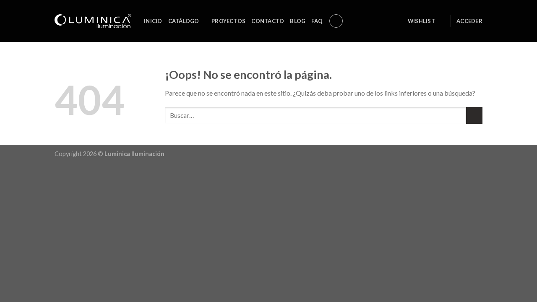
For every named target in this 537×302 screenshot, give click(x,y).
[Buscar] (336, 21)
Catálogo (183, 21)
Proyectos (228, 21)
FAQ (317, 21)
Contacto (267, 21)
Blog (297, 21)
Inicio (153, 21)
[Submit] (474, 115)
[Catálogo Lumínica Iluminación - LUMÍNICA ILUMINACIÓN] (93, 21)
